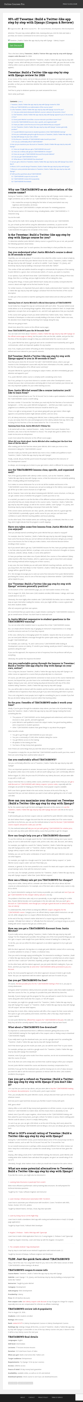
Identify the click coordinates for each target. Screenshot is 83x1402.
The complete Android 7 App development (24, 1247)
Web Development (68, 29)
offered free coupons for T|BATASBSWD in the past (45, 1020)
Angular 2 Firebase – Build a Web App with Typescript (28, 1232)
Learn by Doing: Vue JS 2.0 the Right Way (24, 1216)
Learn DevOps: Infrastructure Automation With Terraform (30, 1199)
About (22, 1397)
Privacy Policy (43, 1397)
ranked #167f (17, 1323)
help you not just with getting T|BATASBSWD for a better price (50, 828)
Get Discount (16, 45)
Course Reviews (45, 29)
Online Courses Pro (14, 4)
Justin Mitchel (13, 1383)
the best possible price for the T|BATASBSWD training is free (37, 984)
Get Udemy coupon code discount (35, 1302)
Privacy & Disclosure (70, 4)
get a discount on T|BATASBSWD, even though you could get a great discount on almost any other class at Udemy (41, 903)
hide (20, 101)
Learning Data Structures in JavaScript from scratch (27, 1182)
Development (56, 29)
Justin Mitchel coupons (25, 1383)
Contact (32, 1397)
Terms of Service (57, 1397)
